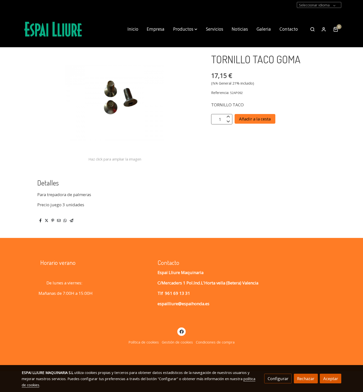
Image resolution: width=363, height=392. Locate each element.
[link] (53, 29)
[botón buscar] (312, 29)
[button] (185, 29)
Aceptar (330, 378)
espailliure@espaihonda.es (183, 303)
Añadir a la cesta (255, 119)
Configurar (278, 378)
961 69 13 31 (177, 293)
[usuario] (324, 29)
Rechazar (305, 378)
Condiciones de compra (215, 342)
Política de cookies (143, 342)
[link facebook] (181, 331)
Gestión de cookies (177, 342)
